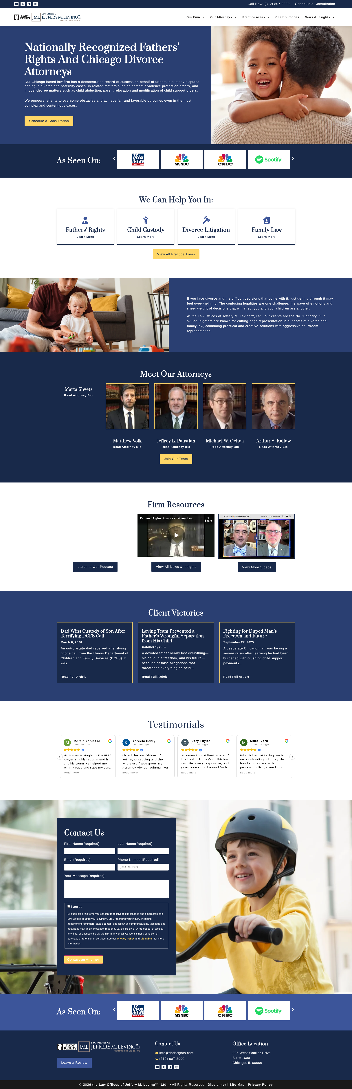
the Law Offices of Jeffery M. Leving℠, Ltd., (130, 1084)
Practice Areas (253, 17)
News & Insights (317, 17)
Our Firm (193, 17)
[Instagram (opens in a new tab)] (35, 4)
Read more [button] (64, 772)
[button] (114, 158)
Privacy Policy (126, 938)
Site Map (237, 1084)
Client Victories (287, 17)
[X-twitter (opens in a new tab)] (23, 4)
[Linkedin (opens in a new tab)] (29, 4)
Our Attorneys (221, 17)
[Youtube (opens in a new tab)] (16, 4)
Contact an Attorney (83, 959)
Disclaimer (146, 938)
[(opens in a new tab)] (256, 536)
